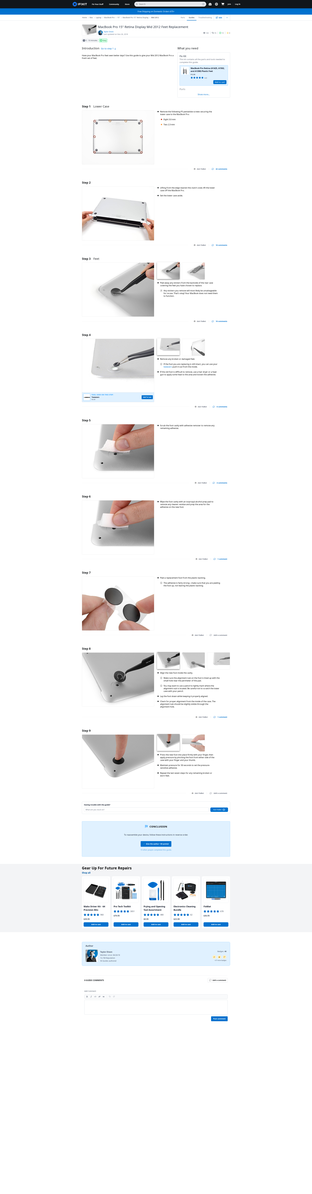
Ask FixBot (201, 169)
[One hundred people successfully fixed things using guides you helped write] (214, 957)
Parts (183, 17)
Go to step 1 (107, 48)
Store (127, 4)
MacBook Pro (109, 17)
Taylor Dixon (109, 31)
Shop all (86, 872)
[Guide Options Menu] (227, 17)
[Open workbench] (210, 4)
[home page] (80, 4)
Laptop (98, 17)
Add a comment (218, 179)
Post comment (219, 1019)
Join (229, 4)
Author (89, 945)
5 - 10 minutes (91, 40)
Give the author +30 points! (157, 844)
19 (223, 33)
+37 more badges (220, 960)
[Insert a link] (99, 996)
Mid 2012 (155, 17)
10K (207, 33)
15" (118, 17)
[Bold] (87, 996)
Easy (104, 40)
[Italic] (91, 996)
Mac (91, 17)
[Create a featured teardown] (219, 957)
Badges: (221, 951)
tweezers (168, 366)
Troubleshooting (205, 17)
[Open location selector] (216, 4)
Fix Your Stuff (97, 4)
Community (114, 4)
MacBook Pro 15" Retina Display (135, 17)
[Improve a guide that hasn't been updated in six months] (224, 957)
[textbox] (156, 1007)
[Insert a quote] (104, 996)
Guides (192, 17)
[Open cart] (222, 4)
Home (84, 17)
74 (215, 33)
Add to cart (220, 82)
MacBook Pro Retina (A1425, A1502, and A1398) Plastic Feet (208, 70)
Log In (237, 4)
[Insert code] (95, 996)
